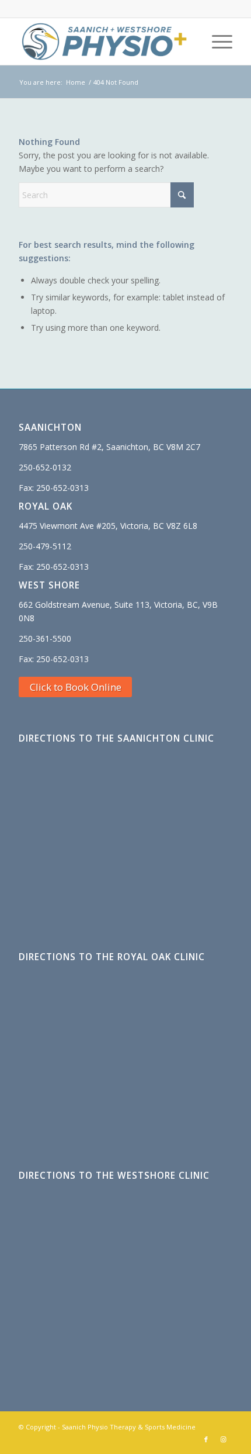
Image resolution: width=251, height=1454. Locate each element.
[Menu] (216, 41)
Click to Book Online (75, 687)
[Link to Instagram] (223, 1439)
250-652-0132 (45, 467)
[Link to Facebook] (206, 1439)
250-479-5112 (45, 546)
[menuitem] (216, 41)
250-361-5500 (45, 638)
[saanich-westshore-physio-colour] (104, 41)
